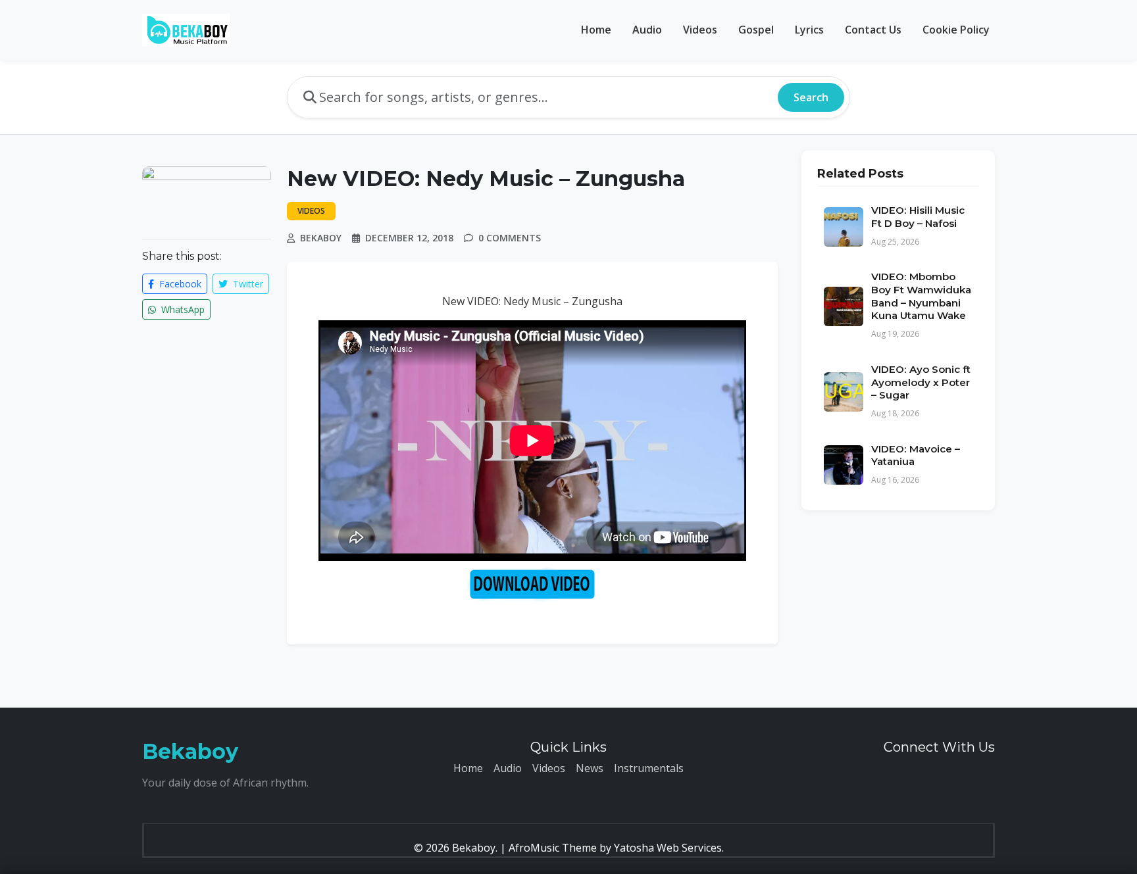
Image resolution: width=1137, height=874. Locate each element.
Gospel (756, 29)
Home (596, 29)
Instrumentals (649, 768)
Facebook (179, 284)
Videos (700, 29)
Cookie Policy (956, 29)
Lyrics (809, 29)
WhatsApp (182, 309)
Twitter (246, 284)
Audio (647, 29)
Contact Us (873, 29)
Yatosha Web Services (668, 847)
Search (811, 97)
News (589, 768)
